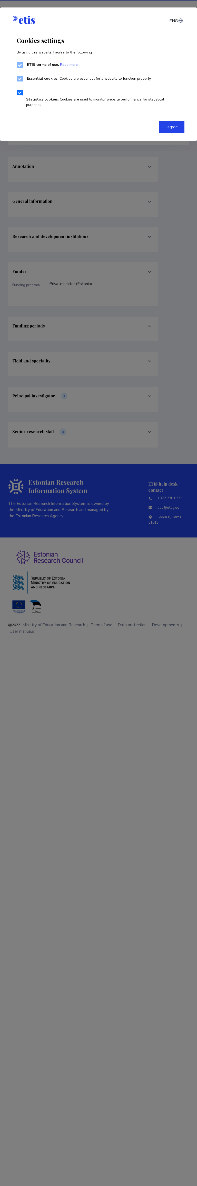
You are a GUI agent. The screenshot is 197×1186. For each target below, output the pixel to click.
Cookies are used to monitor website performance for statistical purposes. (95, 102)
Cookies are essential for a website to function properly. (89, 78)
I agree (171, 127)
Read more (69, 64)
